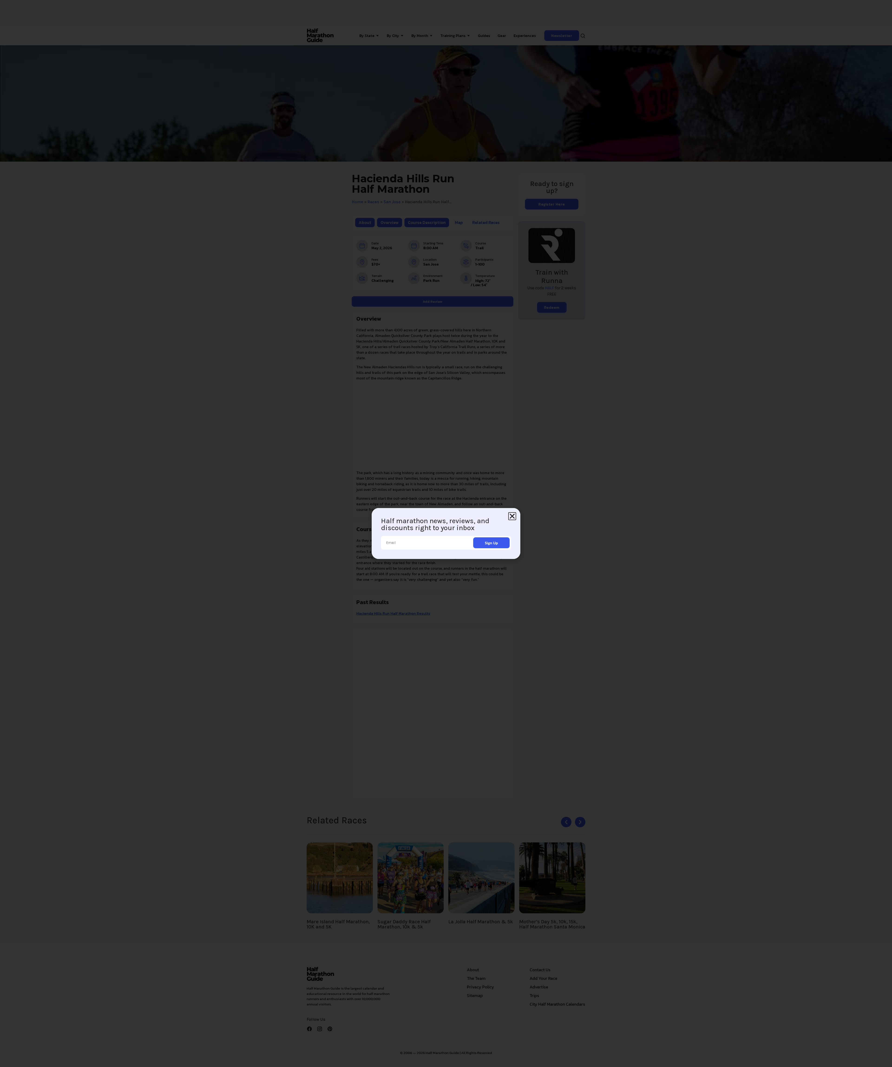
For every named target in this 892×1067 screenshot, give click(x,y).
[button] (512, 516)
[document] (446, 533)
